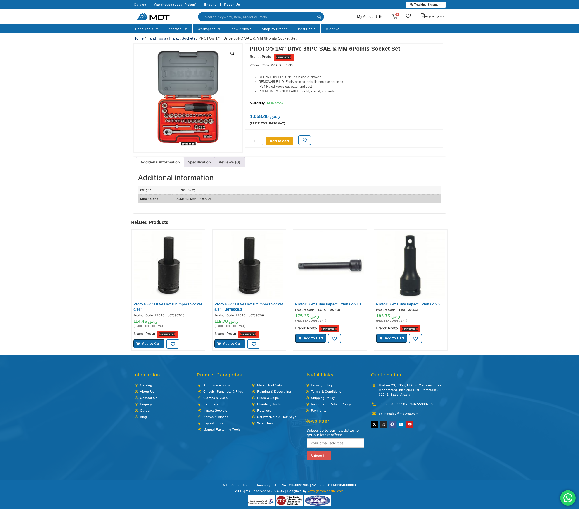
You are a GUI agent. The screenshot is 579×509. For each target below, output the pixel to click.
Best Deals (307, 29)
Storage (175, 29)
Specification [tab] (199, 162)
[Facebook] (392, 424)
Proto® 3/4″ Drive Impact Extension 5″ (408, 304)
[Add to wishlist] (304, 140)
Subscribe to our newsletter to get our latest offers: (333, 432)
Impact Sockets (182, 38)
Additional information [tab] (160, 162)
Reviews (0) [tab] (229, 162)
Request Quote (434, 16)
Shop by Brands (275, 29)
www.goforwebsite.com (326, 491)
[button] (232, 54)
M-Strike (332, 29)
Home (138, 38)
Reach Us (232, 4)
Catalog (140, 4)
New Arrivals (241, 29)
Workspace (207, 29)
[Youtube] (409, 424)
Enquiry (210, 4)
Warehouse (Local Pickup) (175, 4)
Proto (266, 56)
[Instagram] (383, 424)
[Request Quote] (422, 15)
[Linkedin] (401, 424)
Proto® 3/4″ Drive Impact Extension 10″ (329, 304)
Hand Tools (144, 29)
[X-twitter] (374, 424)
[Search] (319, 16)
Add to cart (279, 141)
